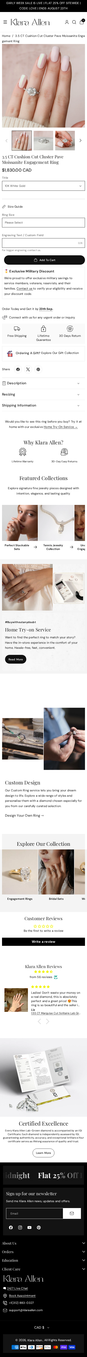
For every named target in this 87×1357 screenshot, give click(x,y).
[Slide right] (80, 140)
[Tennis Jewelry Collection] (56, 523)
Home (6, 36)
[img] (43, 972)
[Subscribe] (72, 1213)
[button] (5, 22)
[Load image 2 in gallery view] (43, 140)
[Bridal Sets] (56, 871)
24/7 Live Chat (17, 1288)
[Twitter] (28, 369)
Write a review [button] (43, 942)
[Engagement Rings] (20, 871)
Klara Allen (35, 1340)
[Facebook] (18, 369)
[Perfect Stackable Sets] (20, 523)
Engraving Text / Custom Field (23, 235)
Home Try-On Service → (61, 427)
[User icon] (67, 22)
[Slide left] (6, 140)
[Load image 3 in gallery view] (65, 140)
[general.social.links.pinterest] (38, 369)
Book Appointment (22, 1296)
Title (5, 178)
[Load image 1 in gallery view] (21, 140)
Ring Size (8, 215)
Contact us (25, 288)
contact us (34, 250)
